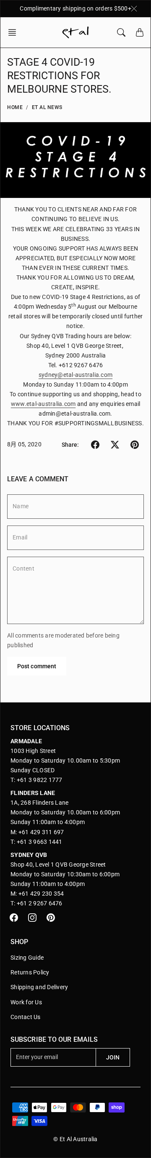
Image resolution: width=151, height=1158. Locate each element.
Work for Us (26, 1002)
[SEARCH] (121, 32)
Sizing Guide (27, 957)
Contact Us (25, 1017)
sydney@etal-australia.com (75, 374)
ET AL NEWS (47, 107)
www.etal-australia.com (43, 403)
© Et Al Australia (75, 1139)
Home (15, 107)
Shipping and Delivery (39, 987)
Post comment (36, 666)
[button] (14, 32)
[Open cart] (139, 32)
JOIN (113, 1057)
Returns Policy (29, 972)
